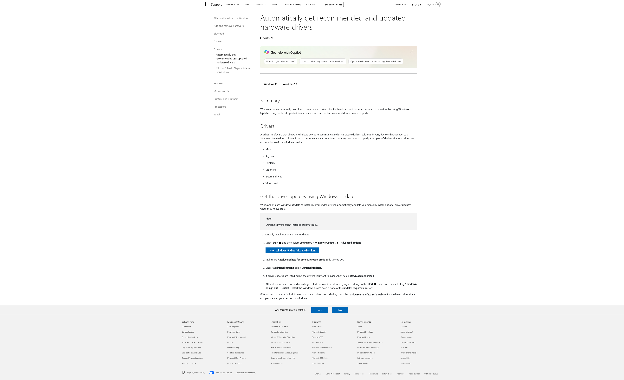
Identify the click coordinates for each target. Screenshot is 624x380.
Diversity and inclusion (409, 353)
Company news (406, 337)
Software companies (365, 358)
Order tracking (233, 347)
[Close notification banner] (411, 52)
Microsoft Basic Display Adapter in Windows (233, 70)
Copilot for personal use (191, 353)
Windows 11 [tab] (271, 84)
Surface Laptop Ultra (190, 337)
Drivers (218, 49)
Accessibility (405, 358)
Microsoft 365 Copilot (320, 358)
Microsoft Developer (365, 332)
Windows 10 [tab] (290, 84)
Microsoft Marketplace (366, 353)
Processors (220, 106)
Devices (274, 4)
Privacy (347, 374)
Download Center (234, 332)
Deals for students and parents (283, 358)
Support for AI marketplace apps (370, 342)
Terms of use (359, 374)
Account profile (233, 326)
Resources (311, 4)
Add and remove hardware (229, 25)
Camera (218, 41)
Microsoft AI (317, 326)
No (340, 310)
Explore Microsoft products (192, 358)
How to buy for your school (281, 347)
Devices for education (279, 332)
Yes (320, 310)
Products (259, 4)
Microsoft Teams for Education (283, 337)
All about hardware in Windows (231, 18)
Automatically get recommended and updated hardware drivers (231, 58)
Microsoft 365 (232, 4)
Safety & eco (387, 374)
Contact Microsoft (333, 374)
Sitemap (318, 374)
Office (246, 4)
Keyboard (219, 83)
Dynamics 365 (317, 337)
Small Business (318, 363)
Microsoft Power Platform (322, 347)
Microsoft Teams (318, 353)
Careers (404, 326)
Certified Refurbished (235, 353)
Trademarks (373, 374)
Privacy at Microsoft (408, 342)
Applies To (268, 37)
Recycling (400, 374)
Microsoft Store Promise (236, 358)
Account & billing (293, 4)
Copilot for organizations (192, 347)
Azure (359, 326)
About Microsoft (407, 332)
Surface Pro (186, 326)
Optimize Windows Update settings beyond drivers (376, 61)
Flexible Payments (234, 363)
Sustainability (406, 363)
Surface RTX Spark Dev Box (192, 342)
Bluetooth (219, 33)
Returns (230, 342)
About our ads (414, 374)
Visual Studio (362, 363)
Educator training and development (284, 353)
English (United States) (196, 372)
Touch (217, 114)
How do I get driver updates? (280, 61)
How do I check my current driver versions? (322, 61)
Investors (404, 347)
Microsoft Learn (363, 337)
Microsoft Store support (236, 337)
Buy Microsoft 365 (333, 4)
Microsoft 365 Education (280, 342)
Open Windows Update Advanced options (292, 250)
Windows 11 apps (189, 363)
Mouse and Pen (222, 91)
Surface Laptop (188, 332)
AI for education (277, 363)
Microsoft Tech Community (367, 347)
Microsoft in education (279, 326)
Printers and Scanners (226, 98)
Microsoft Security (319, 332)
